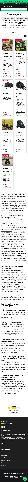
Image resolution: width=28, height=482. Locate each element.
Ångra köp (4, 465)
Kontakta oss (4, 455)
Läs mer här (4, 443)
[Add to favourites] (11, 41)
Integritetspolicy (5, 460)
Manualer (3, 463)
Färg (4, 69)
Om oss (3, 453)
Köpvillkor (3, 458)
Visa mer (14, 32)
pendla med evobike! (19, 1)
